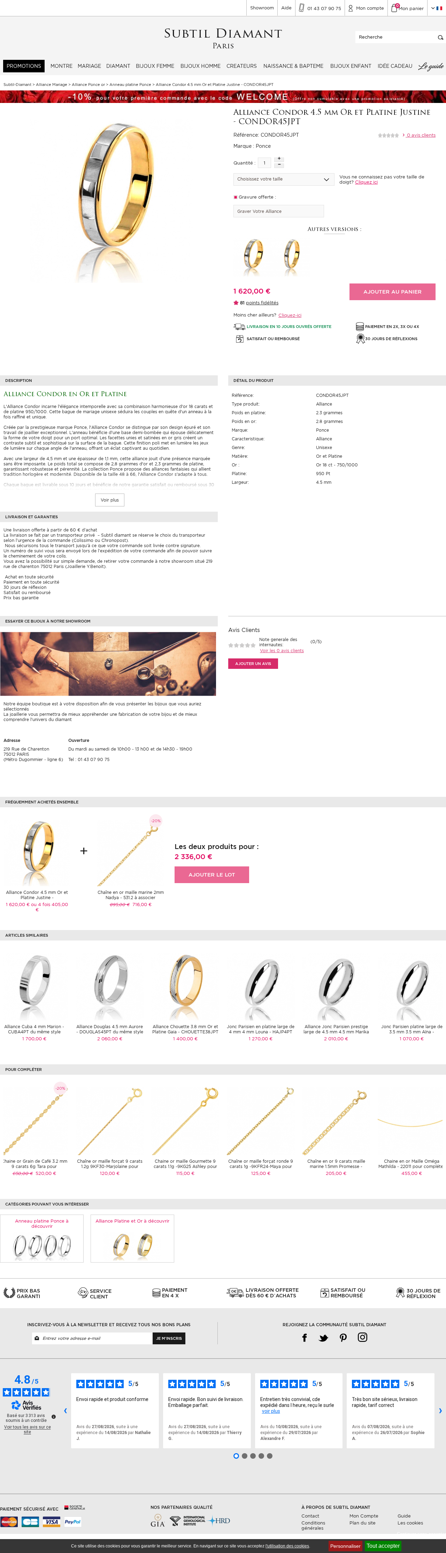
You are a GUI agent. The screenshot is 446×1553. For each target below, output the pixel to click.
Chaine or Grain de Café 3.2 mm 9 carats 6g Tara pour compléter (34, 1166)
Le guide (430, 66)
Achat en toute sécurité (28, 576)
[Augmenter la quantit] (279, 160)
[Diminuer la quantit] (279, 165)
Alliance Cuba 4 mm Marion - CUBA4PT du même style (34, 1029)
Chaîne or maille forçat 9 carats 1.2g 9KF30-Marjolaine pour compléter (110, 1166)
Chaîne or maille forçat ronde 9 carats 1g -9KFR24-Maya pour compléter (260, 1166)
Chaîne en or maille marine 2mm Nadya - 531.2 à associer (131, 895)
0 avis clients (421, 135)
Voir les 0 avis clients (282, 650)
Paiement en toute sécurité (31, 582)
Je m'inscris (169, 1338)
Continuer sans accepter (421, 1534)
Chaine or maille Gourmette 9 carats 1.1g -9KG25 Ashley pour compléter (185, 1166)
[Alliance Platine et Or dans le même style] (132, 1245)
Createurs (241, 66)
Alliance (324, 404)
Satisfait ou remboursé (27, 592)
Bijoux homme (200, 66)
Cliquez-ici (289, 315)
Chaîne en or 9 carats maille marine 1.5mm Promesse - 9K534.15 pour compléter (336, 1166)
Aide (286, 7)
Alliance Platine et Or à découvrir (132, 1221)
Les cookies (410, 1523)
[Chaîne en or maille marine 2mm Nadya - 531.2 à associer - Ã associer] (130, 852)
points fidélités (262, 302)
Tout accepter (383, 1546)
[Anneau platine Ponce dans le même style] (42, 1245)
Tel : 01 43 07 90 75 (88, 759)
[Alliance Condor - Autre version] (252, 256)
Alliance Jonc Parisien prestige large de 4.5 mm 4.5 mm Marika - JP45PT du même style (336, 1032)
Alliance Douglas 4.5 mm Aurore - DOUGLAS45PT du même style (109, 1029)
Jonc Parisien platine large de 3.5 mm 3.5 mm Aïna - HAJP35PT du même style (412, 1032)
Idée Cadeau (395, 66)
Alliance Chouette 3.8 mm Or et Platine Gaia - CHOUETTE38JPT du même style (185, 1032)
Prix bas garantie (21, 597)
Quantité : (244, 163)
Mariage (89, 66)
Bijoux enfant (350, 66)
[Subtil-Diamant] (223, 38)
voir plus (271, 1411)
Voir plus (110, 500)
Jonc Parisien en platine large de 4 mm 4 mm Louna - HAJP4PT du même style (260, 1032)
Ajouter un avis (253, 663)
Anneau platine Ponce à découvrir (42, 1223)
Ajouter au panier (392, 292)
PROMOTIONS (24, 66)
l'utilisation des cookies (287, 1546)
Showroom (262, 7)
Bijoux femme (155, 66)
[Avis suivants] (440, 1411)
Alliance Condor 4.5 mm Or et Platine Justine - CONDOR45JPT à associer (37, 897)
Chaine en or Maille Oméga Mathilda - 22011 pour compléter (411, 1164)
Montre (61, 66)
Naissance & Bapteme (293, 66)
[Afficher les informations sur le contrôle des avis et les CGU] (53, 1416)
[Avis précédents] (65, 1411)
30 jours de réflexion (24, 587)
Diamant (118, 66)
